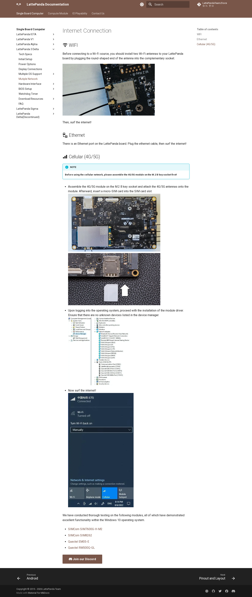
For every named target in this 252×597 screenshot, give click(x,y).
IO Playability (80, 13)
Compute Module (58, 13)
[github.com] (213, 591)
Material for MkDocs (38, 592)
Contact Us (98, 13)
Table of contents (207, 29)
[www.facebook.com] (227, 591)
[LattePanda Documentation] (18, 4)
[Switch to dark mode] (142, 4)
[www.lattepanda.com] (207, 591)
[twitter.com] (220, 591)
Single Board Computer (30, 13)
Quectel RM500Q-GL (81, 547)
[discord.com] (233, 591)
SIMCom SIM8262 (80, 535)
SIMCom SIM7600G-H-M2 (85, 529)
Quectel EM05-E (78, 541)
